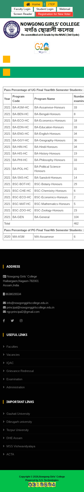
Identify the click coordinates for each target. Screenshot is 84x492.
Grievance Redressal (20, 371)
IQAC (10, 363)
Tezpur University (17, 430)
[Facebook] (3, 320)
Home (35, 4)
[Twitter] (12, 320)
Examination (14, 379)
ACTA (10, 454)
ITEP (51, 4)
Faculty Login (22, 9)
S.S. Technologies (49, 480)
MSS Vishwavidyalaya (20, 446)
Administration (15, 387)
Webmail (64, 9)
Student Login (45, 9)
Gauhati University (18, 413)
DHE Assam (14, 438)
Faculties (12, 346)
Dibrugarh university (19, 421)
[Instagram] (21, 320)
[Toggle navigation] (6, 59)
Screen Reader (22, 13)
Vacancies (13, 354)
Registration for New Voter (54, 13)
